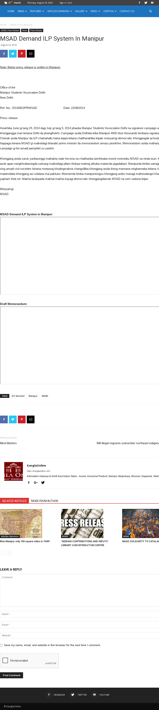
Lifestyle (108, 11)
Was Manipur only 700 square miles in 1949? (25, 541)
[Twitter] (146, 2)
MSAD (45, 395)
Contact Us (127, 11)
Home (11, 11)
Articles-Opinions (58, 11)
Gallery (80, 11)
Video (94, 11)
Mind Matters (8, 443)
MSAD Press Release (10, 30)
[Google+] (37, 483)
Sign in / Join (66, 2)
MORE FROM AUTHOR (44, 501)
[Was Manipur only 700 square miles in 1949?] (28, 523)
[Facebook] (139, 2)
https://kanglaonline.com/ (38, 471)
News (24, 30)
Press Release (36, 30)
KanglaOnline (36, 465)
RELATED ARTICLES (14, 501)
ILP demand (18, 395)
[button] (150, 11)
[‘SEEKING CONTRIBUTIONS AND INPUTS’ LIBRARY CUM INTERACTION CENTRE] (89, 523)
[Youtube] (152, 2)
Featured (35, 11)
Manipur (33, 395)
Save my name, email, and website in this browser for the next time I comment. (52, 645)
